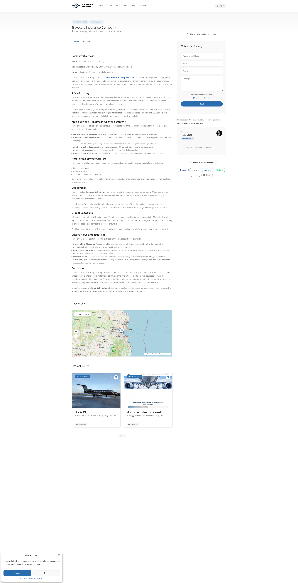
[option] (96, 400)
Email (208, 175)
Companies (113, 6)
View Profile (186, 138)
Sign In (222, 6)
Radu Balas (186, 135)
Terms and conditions (26, 578)
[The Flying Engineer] (82, 5)
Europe (93, 22)
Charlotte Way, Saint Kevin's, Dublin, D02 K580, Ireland (98, 31)
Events (124, 6)
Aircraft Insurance (80, 22)
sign (189, 148)
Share (183, 170)
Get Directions (83, 314)
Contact (142, 6)
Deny (46, 573)
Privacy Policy (38, 578)
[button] (59, 555)
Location (86, 42)
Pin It (196, 175)
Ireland (99, 22)
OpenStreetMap (157, 354)
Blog (133, 6)
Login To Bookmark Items (203, 162)
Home (101, 6)
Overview (76, 42)
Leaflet (147, 354)
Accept (17, 573)
